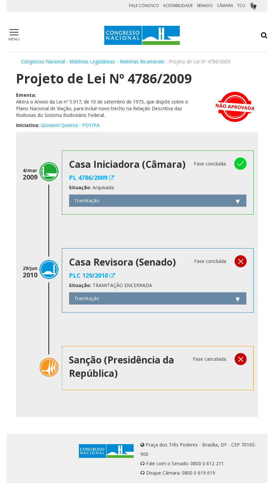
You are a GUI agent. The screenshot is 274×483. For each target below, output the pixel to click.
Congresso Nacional (43, 61)
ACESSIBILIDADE (178, 5)
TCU (241, 5)
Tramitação (86, 200)
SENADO (205, 5)
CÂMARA (225, 5)
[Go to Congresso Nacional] (142, 35)
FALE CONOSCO (144, 5)
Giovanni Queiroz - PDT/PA (70, 125)
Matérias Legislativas (92, 61)
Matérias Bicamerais (142, 61)
